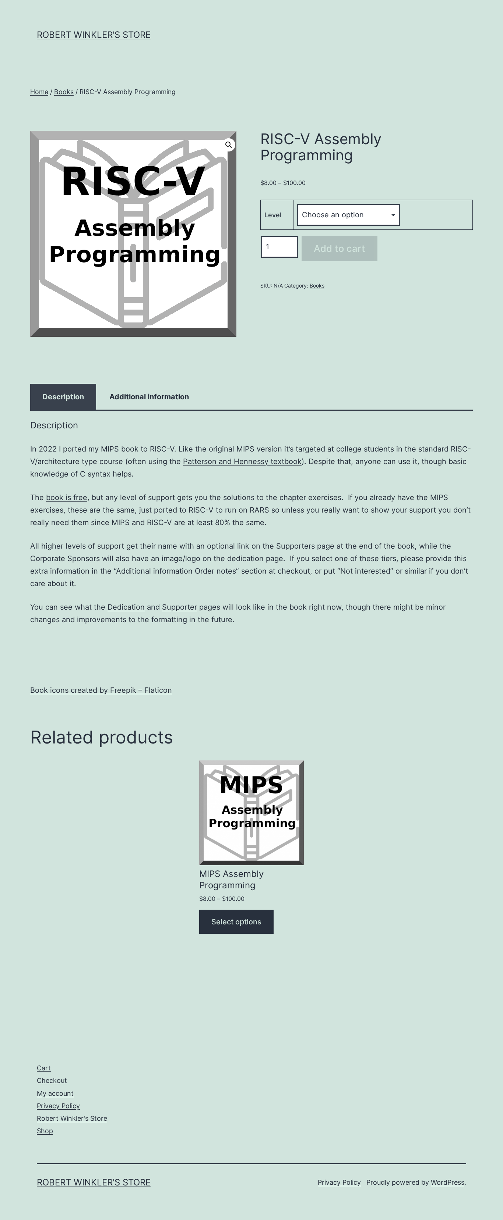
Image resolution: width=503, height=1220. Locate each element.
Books (64, 92)
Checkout (52, 1080)
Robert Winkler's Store (94, 34)
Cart (44, 1068)
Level (272, 215)
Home (39, 92)
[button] (228, 144)
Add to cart (339, 248)
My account (55, 1093)
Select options (236, 921)
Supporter (179, 607)
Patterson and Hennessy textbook (242, 461)
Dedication (126, 607)
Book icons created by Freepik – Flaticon (101, 690)
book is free (66, 497)
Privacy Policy (58, 1106)
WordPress (447, 1182)
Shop (45, 1131)
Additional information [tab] (149, 396)
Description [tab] (63, 396)
